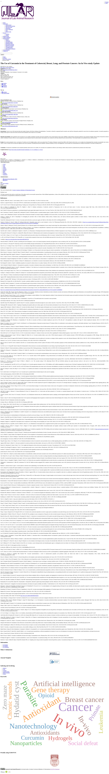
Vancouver (5, 174)
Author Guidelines (6, 37)
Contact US (5, 51)
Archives (7, 34)
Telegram (5, 86)
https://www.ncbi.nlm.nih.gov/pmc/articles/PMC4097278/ (17, 239)
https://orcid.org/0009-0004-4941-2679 (10, 126)
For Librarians (6, 647)
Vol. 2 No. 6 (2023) (7, 59)
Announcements (6, 49)
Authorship (8, 40)
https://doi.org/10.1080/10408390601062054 (29, 595)
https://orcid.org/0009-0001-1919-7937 (10, 122)
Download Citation (4, 176)
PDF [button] (2, 67)
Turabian (5, 173)
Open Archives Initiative (10, 48)
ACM (4, 164)
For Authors (5, 646)
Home (4, 22)
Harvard (4, 170)
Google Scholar (6, 93)
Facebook (4, 85)
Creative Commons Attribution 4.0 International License (23, 190)
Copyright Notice (9, 42)
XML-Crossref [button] (6, 67)
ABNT (4, 167)
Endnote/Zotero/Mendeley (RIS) (10, 179)
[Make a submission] (54, 655)
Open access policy (9, 46)
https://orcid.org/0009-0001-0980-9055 (10, 106)
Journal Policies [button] (6, 38)
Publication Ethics (9, 43)
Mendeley (5, 92)
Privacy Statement (9, 29)
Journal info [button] (5, 23)
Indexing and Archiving (10, 26)
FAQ (7, 30)
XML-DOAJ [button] (11, 67)
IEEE (4, 171)
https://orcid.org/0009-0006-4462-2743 (10, 110)
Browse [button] (4, 32)
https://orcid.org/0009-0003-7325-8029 (10, 102)
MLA (4, 172)
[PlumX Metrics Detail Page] (4, 154)
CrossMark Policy (9, 47)
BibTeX (5, 180)
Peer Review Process (10, 44)
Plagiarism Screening (10, 45)
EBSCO (4, 668)
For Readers (5, 644)
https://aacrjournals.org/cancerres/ (101, 429)
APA (4, 166)
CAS (4, 669)
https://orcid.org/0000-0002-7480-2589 (10, 114)
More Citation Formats (5, 162)
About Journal (8, 25)
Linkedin (4, 83)
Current (7, 35)
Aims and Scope (9, 27)
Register (106, 2)
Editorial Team (6, 36)
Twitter (4, 84)
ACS (4, 165)
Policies (7, 39)
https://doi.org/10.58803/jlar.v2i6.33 (10, 69)
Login (106, 3)
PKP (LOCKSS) (6, 672)
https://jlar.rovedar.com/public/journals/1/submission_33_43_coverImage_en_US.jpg (26, 149)
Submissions (8, 28)
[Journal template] (54, 663)
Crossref (4, 670)
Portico (4, 673)
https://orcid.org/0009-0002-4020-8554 (10, 118)
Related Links (8, 31)
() (55, 769)
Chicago (4, 168)
